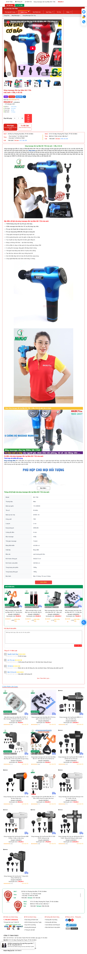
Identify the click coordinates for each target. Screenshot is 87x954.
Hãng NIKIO (19, 96)
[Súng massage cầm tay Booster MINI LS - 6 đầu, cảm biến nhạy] (71, 702)
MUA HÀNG (43, 582)
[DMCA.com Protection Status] (71, 928)
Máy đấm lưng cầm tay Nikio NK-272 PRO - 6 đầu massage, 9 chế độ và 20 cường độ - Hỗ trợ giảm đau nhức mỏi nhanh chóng (16, 719)
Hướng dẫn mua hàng (51, 919)
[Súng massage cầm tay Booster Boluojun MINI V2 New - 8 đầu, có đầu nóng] (16, 821)
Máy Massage (15, 15)
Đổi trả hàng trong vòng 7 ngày (33, 922)
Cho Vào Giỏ (28, 119)
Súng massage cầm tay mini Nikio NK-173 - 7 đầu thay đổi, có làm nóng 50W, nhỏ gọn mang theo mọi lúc (16, 758)
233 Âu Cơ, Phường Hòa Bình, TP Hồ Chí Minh (20, 134)
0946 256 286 (64, 138)
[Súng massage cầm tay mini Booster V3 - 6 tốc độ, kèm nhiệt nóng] (16, 782)
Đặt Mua (10, 5)
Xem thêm (43, 488)
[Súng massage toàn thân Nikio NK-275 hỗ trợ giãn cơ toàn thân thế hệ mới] (43, 702)
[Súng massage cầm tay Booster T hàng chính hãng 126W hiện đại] (16, 861)
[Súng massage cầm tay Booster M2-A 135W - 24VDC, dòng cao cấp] (43, 821)
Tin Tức (59, 12)
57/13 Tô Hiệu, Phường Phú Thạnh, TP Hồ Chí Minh (63, 134)
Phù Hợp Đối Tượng (10, 12)
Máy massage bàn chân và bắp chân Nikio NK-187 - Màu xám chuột (13, 612)
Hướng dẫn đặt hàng (51, 922)
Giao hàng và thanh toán (31, 919)
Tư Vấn (20, 5)
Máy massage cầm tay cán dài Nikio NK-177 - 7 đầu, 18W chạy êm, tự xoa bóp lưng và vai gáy (73, 612)
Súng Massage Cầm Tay (29, 15)
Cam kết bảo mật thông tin (52, 924)
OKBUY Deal (24, 12)
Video (67, 12)
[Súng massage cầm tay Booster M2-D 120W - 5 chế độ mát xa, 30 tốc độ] (71, 742)
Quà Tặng (48, 12)
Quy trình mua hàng (30, 924)
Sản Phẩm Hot (37, 12)
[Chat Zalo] (84, 622)
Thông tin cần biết (30, 930)
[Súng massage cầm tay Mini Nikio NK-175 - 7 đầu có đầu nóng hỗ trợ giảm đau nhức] (43, 782)
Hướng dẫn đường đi (30, 927)
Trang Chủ (6, 15)
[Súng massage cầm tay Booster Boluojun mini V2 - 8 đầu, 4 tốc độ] (71, 782)
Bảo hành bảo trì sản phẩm (52, 927)
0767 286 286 (23, 140)
